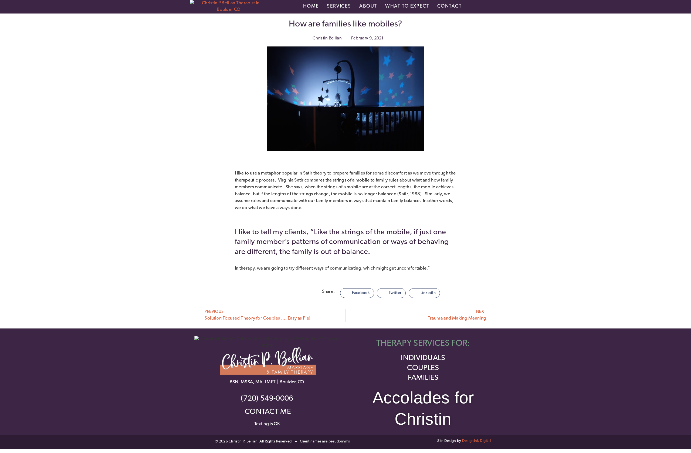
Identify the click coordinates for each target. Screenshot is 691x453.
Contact (449, 6)
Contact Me (268, 412)
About (368, 6)
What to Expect (407, 6)
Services (339, 6)
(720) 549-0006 (268, 398)
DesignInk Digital (476, 441)
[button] (357, 293)
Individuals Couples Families (423, 368)
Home (311, 6)
